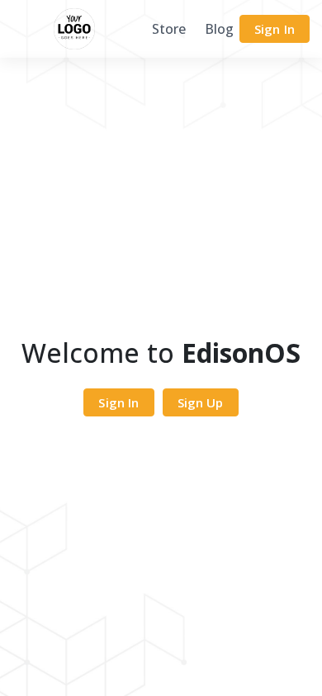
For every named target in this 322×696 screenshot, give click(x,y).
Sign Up (201, 402)
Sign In (274, 29)
